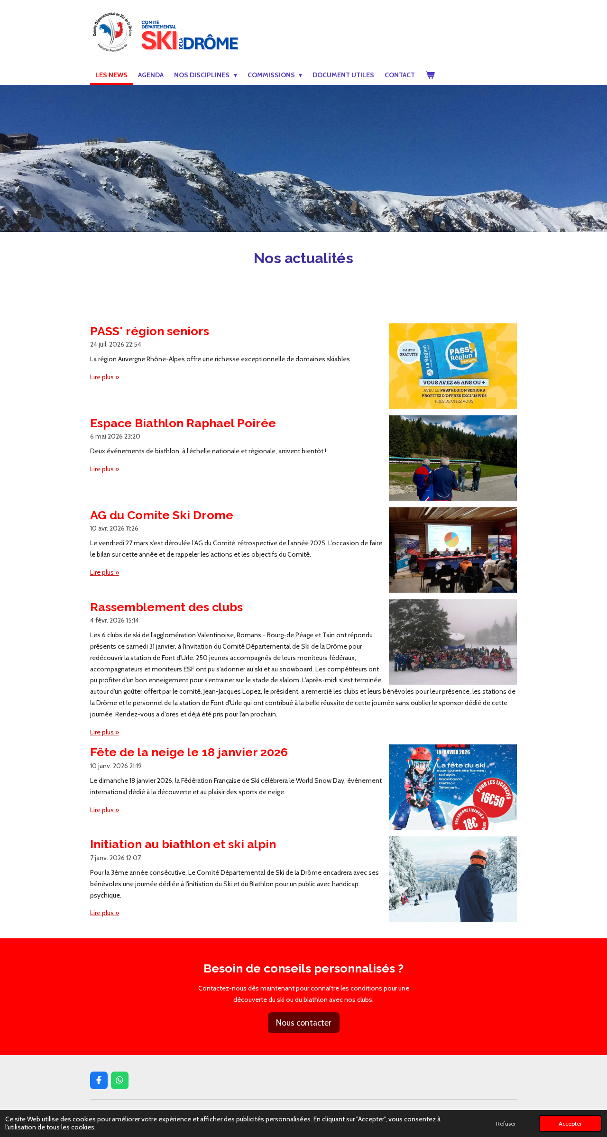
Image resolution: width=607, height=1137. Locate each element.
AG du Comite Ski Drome (161, 515)
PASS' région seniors (149, 331)
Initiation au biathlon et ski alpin (183, 844)
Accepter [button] (570, 1123)
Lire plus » (104, 377)
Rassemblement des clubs (166, 607)
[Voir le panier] (430, 75)
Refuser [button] (506, 1123)
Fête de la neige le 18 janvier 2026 (189, 752)
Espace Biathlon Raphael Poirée (183, 423)
